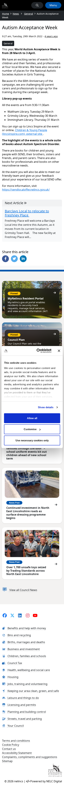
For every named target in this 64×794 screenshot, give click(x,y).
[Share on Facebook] (5, 258)
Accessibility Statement (17, 753)
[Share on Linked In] (23, 258)
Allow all (32, 418)
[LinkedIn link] (20, 615)
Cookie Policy (10, 745)
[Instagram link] (27, 615)
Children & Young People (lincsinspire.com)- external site (24, 132)
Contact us (9, 749)
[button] (37, 5)
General (8, 43)
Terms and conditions (16, 741)
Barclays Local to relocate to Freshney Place (27, 213)
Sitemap (7, 761)
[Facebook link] (4, 615)
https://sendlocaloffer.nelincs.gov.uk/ (26, 189)
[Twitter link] (12, 615)
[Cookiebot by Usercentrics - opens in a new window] (38, 351)
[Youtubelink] (35, 615)
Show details (45, 407)
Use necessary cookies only (32, 440)
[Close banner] (59, 351)
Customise (30, 429)
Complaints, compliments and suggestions (29, 757)
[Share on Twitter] (14, 258)
